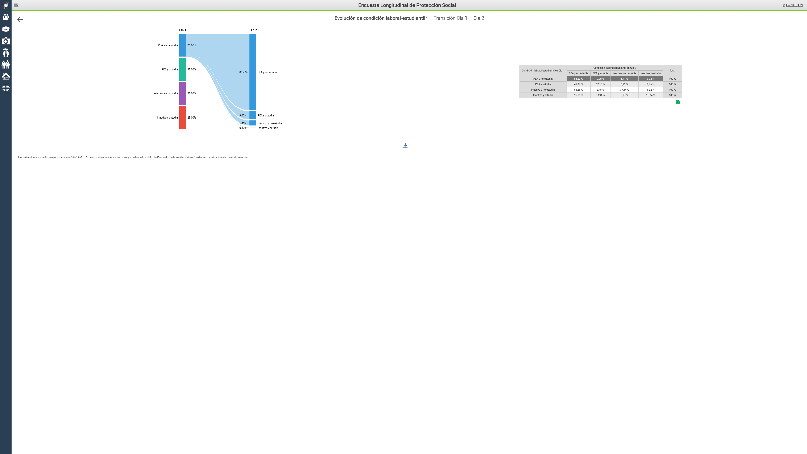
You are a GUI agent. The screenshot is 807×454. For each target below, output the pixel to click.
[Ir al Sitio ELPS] (784, 5)
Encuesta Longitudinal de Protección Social (407, 5)
